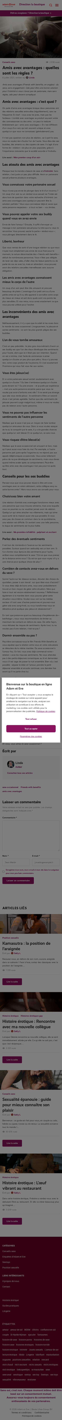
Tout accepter (31, 728)
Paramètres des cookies (31, 736)
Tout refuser (31, 719)
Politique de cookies (45, 711)
